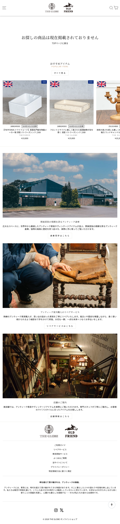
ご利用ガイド (60, 445)
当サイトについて (60, 462)
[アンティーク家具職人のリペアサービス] (60, 275)
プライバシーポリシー (60, 466)
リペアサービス (60, 449)
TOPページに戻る (60, 43)
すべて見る (60, 73)
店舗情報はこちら (60, 416)
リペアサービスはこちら (60, 326)
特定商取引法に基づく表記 (60, 471)
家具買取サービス (60, 453)
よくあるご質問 (60, 458)
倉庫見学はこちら (60, 235)
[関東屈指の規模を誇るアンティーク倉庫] (60, 185)
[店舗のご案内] (60, 366)
